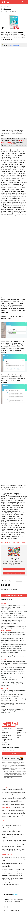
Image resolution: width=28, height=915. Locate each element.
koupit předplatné (14, 569)
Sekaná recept (5, 803)
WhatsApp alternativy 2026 (14, 794)
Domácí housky (5, 804)
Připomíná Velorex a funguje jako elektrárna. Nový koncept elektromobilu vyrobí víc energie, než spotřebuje (13, 836)
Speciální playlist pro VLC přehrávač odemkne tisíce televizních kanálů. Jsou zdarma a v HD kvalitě (13, 704)
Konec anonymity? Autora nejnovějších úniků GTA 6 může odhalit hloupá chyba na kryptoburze (13, 845)
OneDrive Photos (10, 810)
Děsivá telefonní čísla (16, 788)
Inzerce (19, 735)
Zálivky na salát (22, 800)
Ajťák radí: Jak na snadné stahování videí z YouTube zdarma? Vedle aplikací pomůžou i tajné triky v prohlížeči (13, 711)
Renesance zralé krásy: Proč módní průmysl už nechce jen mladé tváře (12, 879)
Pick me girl (20, 789)
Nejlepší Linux (16, 816)
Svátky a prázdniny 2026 (15, 792)
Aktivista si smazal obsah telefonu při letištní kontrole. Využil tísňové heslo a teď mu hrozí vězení (13, 673)
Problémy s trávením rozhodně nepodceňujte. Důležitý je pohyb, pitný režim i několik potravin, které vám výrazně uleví (14, 865)
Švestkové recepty (21, 803)
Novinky (3, 603)
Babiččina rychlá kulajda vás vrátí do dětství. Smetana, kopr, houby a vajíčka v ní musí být (12, 874)
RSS (18, 737)
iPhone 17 (15, 815)
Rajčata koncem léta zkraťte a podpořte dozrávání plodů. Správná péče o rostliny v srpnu (13, 870)
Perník (10, 803)
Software (6, 6)
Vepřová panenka (16, 797)
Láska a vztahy (18, 791)
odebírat (14, 753)
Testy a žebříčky (6, 630)
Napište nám (19, 581)
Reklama (4, 734)
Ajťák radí (6, 792)
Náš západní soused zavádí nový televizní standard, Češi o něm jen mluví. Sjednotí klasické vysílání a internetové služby (13, 622)
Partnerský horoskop (12, 789)
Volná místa (5, 732)
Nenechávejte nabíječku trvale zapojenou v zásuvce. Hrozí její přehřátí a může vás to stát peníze (14, 850)
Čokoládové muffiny (11, 798)
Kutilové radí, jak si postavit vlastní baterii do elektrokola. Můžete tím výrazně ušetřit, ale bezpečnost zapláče (12, 825)
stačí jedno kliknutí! (14, 45)
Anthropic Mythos (22, 812)
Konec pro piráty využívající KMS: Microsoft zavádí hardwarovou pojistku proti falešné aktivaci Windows (12, 683)
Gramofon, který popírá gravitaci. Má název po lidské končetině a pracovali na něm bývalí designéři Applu (14, 841)
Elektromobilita (8, 815)
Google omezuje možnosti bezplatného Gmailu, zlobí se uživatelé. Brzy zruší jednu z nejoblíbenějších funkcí (13, 607)
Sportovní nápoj (14, 800)
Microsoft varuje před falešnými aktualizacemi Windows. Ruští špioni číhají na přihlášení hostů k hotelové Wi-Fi (14, 663)
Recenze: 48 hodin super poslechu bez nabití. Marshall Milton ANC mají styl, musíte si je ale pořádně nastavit (13, 634)
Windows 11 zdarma (12, 812)
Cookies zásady (6, 744)
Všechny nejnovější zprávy (14, 595)
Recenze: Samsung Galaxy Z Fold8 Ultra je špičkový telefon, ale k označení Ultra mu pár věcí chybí (12, 640)
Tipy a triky (4, 688)
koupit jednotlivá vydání (14, 573)
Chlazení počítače (16, 807)
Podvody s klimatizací (6, 816)
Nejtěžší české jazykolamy (8, 791)
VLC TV (20, 815)
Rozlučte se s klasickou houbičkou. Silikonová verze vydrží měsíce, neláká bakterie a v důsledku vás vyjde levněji (14, 859)
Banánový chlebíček (21, 798)
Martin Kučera (4, 11)
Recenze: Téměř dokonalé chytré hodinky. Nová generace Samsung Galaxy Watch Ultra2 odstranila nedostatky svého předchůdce (13, 646)
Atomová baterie (6, 813)
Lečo (15, 803)
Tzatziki (20, 801)
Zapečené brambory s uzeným (17, 804)
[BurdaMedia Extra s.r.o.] (10, 724)
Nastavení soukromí (7, 739)
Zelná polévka (14, 801)
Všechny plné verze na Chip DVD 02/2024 (13, 542)
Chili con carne (6, 800)
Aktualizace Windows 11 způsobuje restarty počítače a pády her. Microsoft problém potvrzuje (13, 830)
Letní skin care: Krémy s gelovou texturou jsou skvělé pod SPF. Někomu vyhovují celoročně (14, 883)
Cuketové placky (6, 801)
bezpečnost (4, 659)
